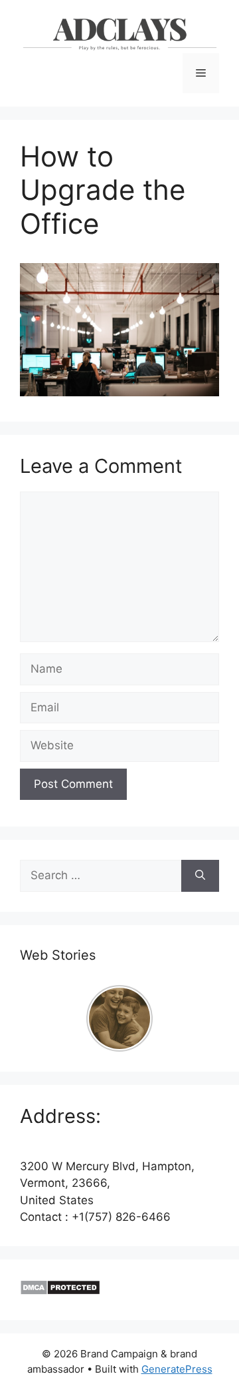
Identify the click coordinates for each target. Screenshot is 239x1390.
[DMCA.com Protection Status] (60, 1291)
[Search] (200, 876)
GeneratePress (176, 1369)
